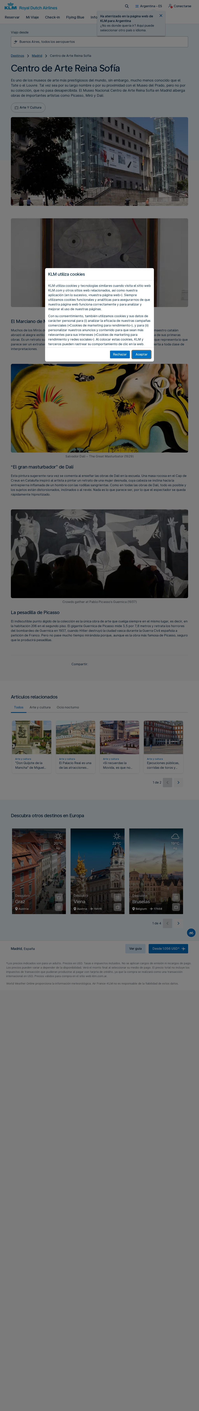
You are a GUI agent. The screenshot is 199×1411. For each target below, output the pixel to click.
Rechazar (120, 354)
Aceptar (142, 354)
